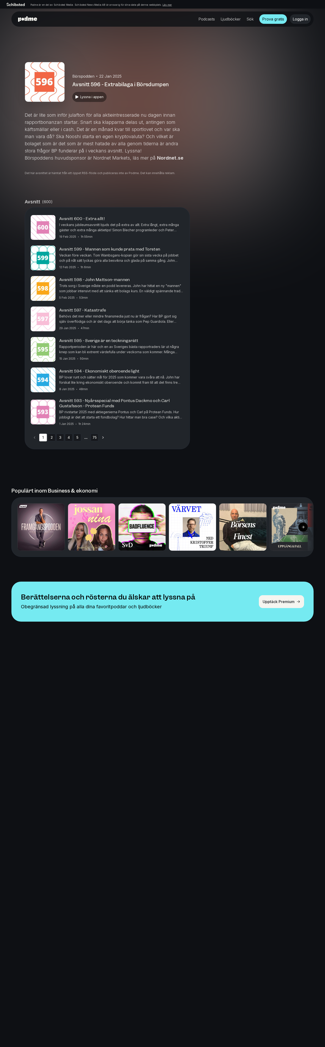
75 (95, 437)
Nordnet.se (170, 158)
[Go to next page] (103, 437)
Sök (250, 19)
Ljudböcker (231, 19)
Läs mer (167, 4)
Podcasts (206, 19)
